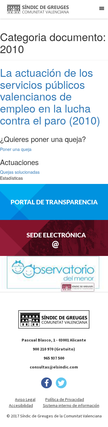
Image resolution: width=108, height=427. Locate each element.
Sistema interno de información (71, 405)
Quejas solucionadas (20, 172)
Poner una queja (16, 149)
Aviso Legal (25, 399)
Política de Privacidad (64, 399)
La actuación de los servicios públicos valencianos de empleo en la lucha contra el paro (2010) (50, 96)
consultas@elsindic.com (54, 367)
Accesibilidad (21, 405)
